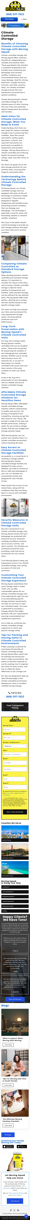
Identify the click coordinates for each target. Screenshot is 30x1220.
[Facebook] (11, 1210)
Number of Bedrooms (11, 742)
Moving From (8, 725)
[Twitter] (15, 1210)
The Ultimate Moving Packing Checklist (12, 1120)
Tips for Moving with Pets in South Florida (14, 1080)
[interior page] (15, 833)
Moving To (7, 734)
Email (5, 775)
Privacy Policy (9, 793)
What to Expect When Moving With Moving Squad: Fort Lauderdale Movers (14, 1041)
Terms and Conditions (16, 1193)
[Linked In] (18, 1210)
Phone (6, 783)
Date (5, 750)
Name (5, 759)
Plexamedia (25, 1218)
